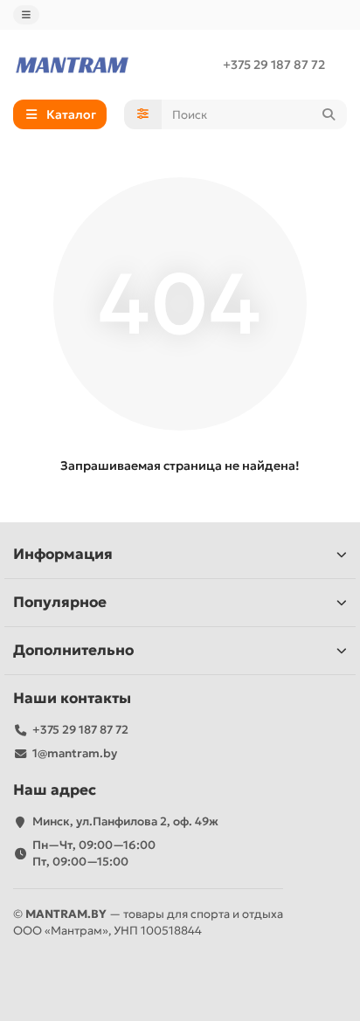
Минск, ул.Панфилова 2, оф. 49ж (125, 821)
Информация (63, 554)
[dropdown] (26, 14)
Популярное (60, 602)
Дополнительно (73, 650)
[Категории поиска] (143, 114)
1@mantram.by (74, 753)
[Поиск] (328, 114)
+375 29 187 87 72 (274, 64)
